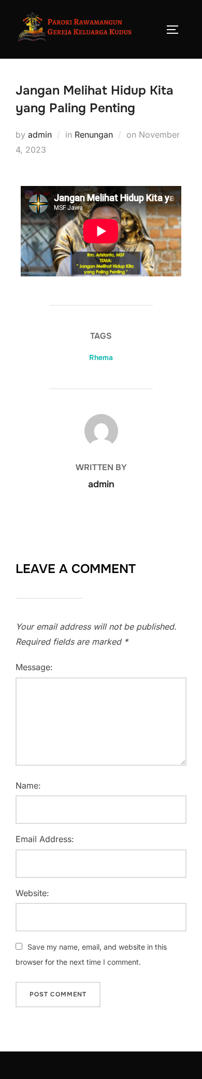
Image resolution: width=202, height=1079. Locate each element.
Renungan (94, 134)
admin (40, 134)
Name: (28, 785)
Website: (32, 893)
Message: (34, 667)
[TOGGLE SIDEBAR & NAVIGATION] (176, 29)
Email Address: (45, 839)
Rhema (101, 357)
